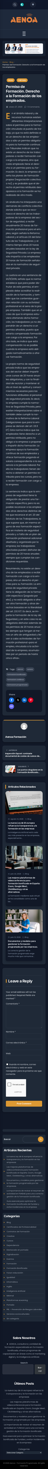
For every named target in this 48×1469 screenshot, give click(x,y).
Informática (12, 1282)
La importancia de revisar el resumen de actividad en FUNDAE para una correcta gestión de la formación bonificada (25, 1193)
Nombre (11, 1031)
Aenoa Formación (15, 736)
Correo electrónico (16, 1042)
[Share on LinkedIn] (24, 700)
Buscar (7, 1139)
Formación (12, 1263)
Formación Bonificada (17, 1268)
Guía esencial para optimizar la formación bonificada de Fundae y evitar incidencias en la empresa (23, 1204)
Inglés (9, 1286)
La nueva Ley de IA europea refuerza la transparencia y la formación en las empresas (22, 826)
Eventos (10, 1259)
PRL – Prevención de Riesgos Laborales (24, 1309)
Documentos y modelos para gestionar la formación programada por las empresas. (23, 944)
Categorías (24, 1449)
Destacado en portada (17, 1250)
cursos (30, 669)
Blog (11, 62)
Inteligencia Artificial (16, 1291)
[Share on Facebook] (11, 700)
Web (8, 1053)
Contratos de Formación (18, 1231)
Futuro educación (15, 1273)
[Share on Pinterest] (30, 700)
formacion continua (15, 679)
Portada (22, 80)
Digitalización (13, 1254)
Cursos (10, 1240)
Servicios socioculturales (18, 1314)
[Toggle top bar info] (33, 4)
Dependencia (13, 1245)
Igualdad (11, 1277)
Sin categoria (13, 1318)
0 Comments (34, 107)
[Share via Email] (11, 706)
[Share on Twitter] (17, 700)
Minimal (10, 1295)
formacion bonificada (16, 674)
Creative (10, 1236)
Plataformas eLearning (17, 1300)
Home (5, 62)
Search (24, 1362)
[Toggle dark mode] (24, 4)
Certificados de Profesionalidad (21, 1227)
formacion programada (17, 685)
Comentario (13, 1003)
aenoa (20, 669)
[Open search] (14, 4)
